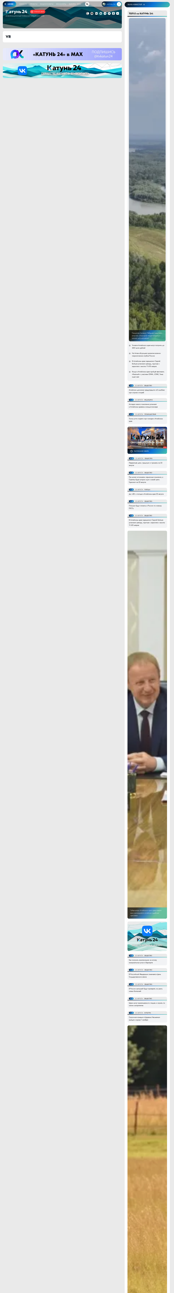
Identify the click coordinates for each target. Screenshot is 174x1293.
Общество (148, 386)
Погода (147, 490)
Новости (23, 4)
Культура (147, 1013)
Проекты (33, 4)
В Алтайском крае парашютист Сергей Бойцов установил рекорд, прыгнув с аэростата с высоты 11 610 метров (146, 363)
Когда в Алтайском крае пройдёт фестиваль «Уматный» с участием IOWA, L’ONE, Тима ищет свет (148, 374)
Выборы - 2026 (75, 4)
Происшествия (150, 414)
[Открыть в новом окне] (96, 14)
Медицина (148, 400)
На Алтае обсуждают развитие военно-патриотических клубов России (146, 354)
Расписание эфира (141, 451)
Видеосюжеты (46, 4)
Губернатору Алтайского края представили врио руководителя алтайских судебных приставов (145, 913)
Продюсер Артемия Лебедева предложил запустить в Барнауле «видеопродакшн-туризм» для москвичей (147, 335)
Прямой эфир (39, 12)
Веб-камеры (61, 4)
